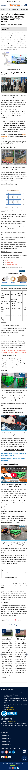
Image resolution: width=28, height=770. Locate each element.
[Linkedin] (12, 620)
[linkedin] (10, 752)
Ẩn (7, 29)
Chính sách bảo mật (5, 741)
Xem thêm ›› (4, 677)
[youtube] (6, 752)
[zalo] (13, 752)
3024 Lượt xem (18, 24)
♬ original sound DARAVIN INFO (9, 577)
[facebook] (2, 752)
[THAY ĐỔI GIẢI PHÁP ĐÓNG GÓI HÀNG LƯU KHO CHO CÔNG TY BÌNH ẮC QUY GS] (6, 620)
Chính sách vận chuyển (6, 744)
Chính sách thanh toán (6, 738)
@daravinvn (5, 570)
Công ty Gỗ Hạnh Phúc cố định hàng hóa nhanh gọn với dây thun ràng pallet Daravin (20, 639)
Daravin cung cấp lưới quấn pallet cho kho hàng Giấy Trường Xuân (7, 639)
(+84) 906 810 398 (16, 1)
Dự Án (8, 9)
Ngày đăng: (4, 24)
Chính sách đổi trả (5, 735)
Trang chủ (3, 9)
